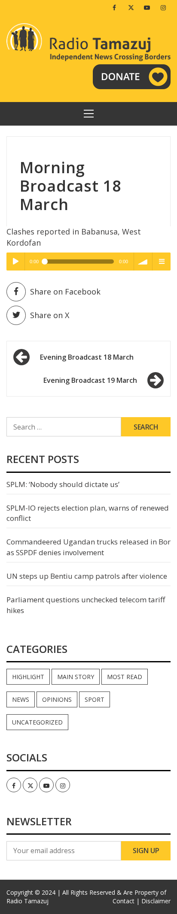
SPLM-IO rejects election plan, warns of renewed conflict (87, 513)
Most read (124, 677)
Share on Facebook (65, 291)
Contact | (126, 901)
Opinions (57, 699)
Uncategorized (37, 722)
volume (143, 262)
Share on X (49, 315)
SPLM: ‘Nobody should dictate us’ (62, 484)
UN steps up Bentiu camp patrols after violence (86, 576)
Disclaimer (156, 901)
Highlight (28, 677)
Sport (94, 699)
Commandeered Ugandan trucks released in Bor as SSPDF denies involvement (88, 547)
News (20, 699)
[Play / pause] (15, 262)
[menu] (162, 262)
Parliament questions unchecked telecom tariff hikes (85, 605)
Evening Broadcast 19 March (90, 380)
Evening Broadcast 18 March (87, 357)
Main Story (75, 677)
